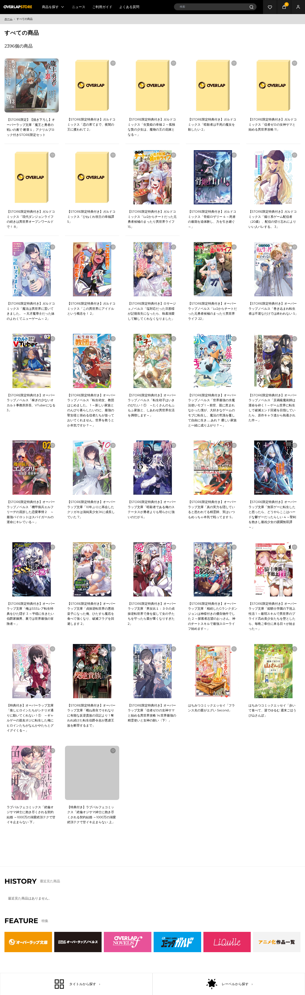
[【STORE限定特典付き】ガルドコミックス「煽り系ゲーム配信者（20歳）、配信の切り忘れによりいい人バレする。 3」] (273, 177)
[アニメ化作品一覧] (277, 946)
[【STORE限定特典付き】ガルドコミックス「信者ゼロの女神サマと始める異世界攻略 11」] (273, 85)
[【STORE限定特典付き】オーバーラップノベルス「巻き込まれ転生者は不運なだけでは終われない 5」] (273, 269)
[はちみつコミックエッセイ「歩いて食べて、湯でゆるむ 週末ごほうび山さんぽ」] (273, 671)
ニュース (78, 7)
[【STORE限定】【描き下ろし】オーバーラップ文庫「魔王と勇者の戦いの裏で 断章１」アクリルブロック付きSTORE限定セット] (31, 85)
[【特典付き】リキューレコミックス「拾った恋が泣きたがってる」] (213, 773)
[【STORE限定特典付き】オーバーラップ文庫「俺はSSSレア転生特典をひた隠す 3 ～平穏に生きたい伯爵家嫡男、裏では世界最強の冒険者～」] (31, 569)
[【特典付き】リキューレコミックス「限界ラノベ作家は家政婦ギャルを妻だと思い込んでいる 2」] (152, 773)
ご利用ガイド (102, 7)
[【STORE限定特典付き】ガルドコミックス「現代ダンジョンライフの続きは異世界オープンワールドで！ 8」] (31, 177)
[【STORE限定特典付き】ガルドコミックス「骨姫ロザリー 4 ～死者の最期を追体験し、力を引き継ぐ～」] (213, 177)
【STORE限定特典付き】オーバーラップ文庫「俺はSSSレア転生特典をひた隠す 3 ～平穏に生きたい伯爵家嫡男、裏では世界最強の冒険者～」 (31, 613)
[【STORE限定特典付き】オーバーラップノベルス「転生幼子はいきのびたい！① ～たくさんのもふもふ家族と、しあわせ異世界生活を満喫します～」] (152, 361)
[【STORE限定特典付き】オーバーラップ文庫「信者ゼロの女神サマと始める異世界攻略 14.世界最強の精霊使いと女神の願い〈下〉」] (152, 671)
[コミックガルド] (177, 946)
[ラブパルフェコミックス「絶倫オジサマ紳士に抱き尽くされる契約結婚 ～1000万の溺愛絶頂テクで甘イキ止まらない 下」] (31, 773)
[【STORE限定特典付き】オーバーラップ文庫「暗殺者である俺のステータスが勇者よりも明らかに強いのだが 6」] (152, 467)
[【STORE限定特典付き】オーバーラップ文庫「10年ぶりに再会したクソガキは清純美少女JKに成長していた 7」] (92, 467)
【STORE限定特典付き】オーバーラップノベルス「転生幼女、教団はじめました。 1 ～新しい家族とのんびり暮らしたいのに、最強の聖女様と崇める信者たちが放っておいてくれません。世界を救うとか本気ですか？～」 (91, 410)
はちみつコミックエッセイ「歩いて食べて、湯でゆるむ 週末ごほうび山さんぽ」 (272, 710)
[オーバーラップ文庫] (28, 946)
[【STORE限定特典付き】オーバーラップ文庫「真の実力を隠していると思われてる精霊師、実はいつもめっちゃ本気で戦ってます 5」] (213, 467)
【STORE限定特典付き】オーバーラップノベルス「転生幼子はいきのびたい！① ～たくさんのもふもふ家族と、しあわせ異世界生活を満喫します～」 (152, 405)
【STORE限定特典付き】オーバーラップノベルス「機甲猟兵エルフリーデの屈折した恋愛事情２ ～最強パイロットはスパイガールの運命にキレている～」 (31, 512)
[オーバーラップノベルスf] (127, 946)
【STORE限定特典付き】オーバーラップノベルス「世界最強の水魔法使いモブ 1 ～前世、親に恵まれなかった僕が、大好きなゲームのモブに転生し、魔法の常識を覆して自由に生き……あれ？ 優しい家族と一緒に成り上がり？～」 (212, 410)
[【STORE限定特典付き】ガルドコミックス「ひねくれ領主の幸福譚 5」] (92, 177)
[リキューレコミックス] (227, 946)
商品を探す (50, 7)
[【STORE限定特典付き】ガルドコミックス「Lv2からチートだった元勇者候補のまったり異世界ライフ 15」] (152, 177)
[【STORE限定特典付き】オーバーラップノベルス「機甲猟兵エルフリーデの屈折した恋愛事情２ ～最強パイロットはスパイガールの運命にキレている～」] (31, 467)
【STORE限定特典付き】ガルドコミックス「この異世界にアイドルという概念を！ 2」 (91, 308)
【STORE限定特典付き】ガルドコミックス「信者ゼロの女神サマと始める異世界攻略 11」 (273, 124)
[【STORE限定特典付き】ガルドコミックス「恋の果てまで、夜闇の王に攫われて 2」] (92, 85)
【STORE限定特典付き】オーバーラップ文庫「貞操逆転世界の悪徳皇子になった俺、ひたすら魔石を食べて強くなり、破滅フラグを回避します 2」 (91, 613)
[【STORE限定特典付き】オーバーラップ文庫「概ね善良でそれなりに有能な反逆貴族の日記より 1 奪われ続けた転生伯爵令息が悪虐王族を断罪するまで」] (92, 671)
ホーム (8, 19)
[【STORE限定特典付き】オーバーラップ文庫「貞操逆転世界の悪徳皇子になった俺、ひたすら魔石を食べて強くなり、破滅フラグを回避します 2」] (92, 569)
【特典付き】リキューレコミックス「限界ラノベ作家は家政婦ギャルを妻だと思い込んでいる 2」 (151, 812)
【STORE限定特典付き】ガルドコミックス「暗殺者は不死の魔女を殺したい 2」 (212, 124)
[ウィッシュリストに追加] (52, 63)
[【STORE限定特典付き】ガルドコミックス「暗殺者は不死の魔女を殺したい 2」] (213, 85)
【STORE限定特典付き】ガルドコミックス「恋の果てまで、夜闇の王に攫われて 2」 (91, 124)
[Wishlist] (270, 7)
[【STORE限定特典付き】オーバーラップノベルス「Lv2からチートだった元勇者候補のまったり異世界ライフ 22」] (213, 269)
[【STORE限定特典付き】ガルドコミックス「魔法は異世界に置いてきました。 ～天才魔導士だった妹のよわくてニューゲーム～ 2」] (31, 269)
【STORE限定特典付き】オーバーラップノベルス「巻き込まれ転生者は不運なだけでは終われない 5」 (273, 308)
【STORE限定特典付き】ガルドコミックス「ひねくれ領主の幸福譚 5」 (91, 216)
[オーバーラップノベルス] (78, 946)
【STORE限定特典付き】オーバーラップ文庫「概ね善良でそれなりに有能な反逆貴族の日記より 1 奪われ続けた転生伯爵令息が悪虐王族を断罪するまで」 (91, 715)
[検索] (251, 6)
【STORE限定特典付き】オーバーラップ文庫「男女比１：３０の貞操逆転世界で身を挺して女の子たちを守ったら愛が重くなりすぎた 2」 (152, 613)
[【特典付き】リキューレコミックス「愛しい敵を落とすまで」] (273, 773)
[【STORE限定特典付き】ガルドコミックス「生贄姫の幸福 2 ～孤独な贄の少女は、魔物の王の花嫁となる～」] (152, 85)
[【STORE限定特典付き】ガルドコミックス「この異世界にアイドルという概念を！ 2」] (92, 269)
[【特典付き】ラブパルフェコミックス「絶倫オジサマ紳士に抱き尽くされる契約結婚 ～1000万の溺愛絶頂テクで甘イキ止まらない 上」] (92, 773)
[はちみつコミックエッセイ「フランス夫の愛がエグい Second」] (213, 671)
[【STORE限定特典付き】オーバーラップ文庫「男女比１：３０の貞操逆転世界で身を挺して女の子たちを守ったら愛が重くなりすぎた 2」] (152, 569)
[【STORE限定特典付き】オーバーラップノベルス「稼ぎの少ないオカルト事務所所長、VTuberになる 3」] (31, 361)
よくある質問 (129, 7)
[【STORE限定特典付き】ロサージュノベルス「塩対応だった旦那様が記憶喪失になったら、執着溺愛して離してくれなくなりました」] (152, 269)
